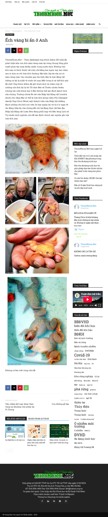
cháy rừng (78, 351)
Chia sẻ (78, 237)
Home (7, 31)
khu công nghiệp (83, 376)
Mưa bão (87, 381)
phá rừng (81, 389)
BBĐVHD (81, 321)
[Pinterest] (20, 50)
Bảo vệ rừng (80, 342)
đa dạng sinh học (84, 438)
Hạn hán (87, 364)
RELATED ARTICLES (16, 418)
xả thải (76, 419)
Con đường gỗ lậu (60, 404)
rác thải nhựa (90, 394)
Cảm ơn (17, 2)
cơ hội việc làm (80, 359)
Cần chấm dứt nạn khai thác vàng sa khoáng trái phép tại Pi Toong (19, 407)
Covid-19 (82, 355)
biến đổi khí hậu (84, 325)
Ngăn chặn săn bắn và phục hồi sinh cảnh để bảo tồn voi (36, 442)
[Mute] (96, 305)
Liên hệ (34, 2)
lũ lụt (97, 376)
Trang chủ (17, 24)
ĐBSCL (87, 430)
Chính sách (90, 24)
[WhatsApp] (26, 50)
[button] (99, 24)
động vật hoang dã (84, 447)
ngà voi (89, 385)
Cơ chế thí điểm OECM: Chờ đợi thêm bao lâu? (88, 179)
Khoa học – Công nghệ (75, 24)
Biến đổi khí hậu (83, 330)
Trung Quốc (80, 410)
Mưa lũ (95, 380)
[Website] (66, 501)
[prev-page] (7, 450)
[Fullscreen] (99, 305)
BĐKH (79, 334)
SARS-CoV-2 (79, 398)
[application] (88, 299)
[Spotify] (60, 501)
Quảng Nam (78, 394)
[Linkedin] (48, 501)
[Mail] (54, 501)
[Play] (76, 305)
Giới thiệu (8, 2)
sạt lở (89, 398)
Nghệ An (82, 385)
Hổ (93, 364)
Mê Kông (78, 380)
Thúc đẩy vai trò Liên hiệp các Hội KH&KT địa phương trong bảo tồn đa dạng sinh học (88, 159)
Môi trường (59, 24)
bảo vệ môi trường (83, 338)
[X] (14, 50)
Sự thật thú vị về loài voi (15, 440)
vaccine (91, 415)
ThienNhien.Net (88, 206)
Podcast (42, 2)
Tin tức (27, 24)
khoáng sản (79, 372)
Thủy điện (81, 406)
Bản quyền (25, 2)
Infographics (17, 31)
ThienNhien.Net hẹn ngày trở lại (88, 150)
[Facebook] (8, 50)
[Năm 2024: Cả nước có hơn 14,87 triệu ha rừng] (59, 431)
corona (89, 350)
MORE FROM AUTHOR (38, 418)
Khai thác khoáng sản (82, 368)
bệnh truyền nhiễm (85, 346)
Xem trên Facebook (80, 234)
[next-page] (11, 450)
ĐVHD (79, 434)
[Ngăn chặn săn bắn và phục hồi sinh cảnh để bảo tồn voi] (37, 431)
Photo (81, 229)
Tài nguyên (47, 24)
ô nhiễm (78, 430)
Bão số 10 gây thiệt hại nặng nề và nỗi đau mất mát (88, 186)
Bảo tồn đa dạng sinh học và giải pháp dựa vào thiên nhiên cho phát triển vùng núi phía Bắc (88, 169)
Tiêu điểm (35, 24)
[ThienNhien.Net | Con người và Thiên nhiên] (54, 13)
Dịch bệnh (92, 359)
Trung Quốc (80, 414)
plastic (93, 389)
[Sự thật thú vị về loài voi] (15, 431)
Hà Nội (78, 363)
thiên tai (79, 402)
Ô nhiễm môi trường (84, 425)
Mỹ (75, 384)
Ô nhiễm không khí (87, 419)
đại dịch (78, 443)
